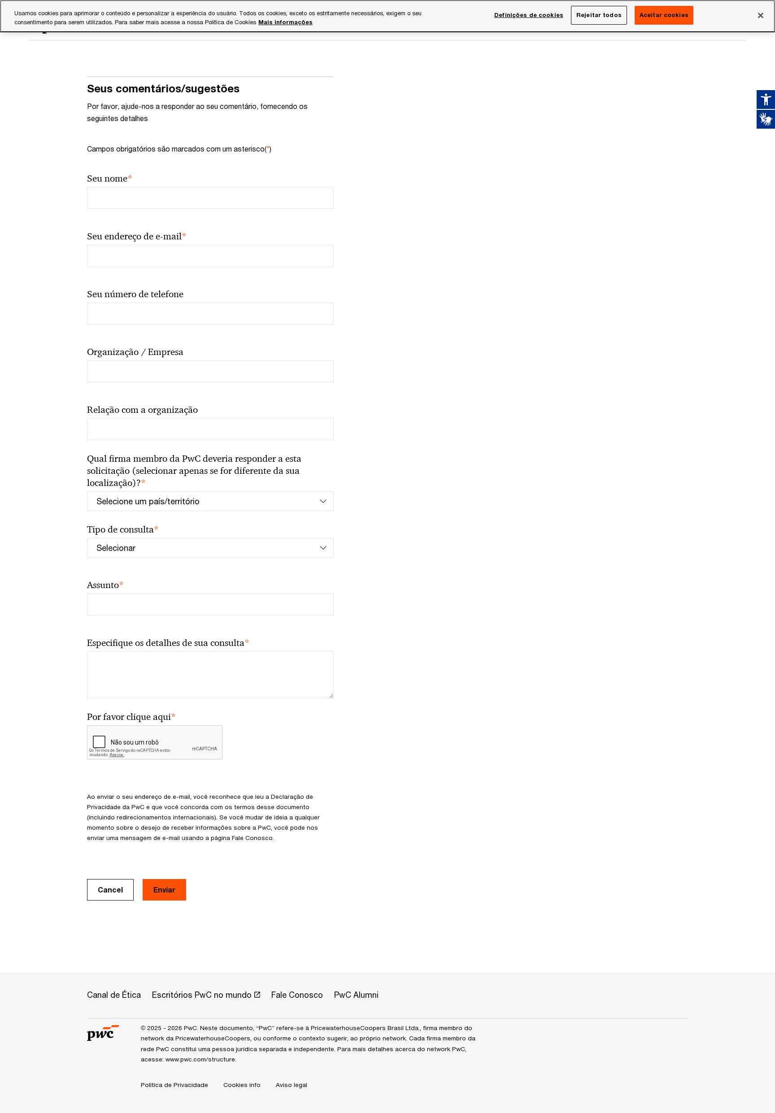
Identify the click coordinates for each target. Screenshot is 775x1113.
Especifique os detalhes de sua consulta (168, 643)
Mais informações (285, 22)
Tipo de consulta (123, 530)
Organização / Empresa (135, 352)
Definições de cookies (528, 14)
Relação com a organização (142, 410)
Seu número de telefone (135, 294)
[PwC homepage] (103, 1037)
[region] (387, 16)
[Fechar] (761, 15)
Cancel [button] (110, 889)
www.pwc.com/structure (200, 1059)
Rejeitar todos (599, 14)
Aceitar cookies (664, 14)
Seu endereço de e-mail (137, 236)
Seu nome (109, 179)
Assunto (105, 585)
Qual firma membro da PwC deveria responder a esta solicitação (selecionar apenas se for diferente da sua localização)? (194, 471)
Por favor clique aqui (131, 717)
